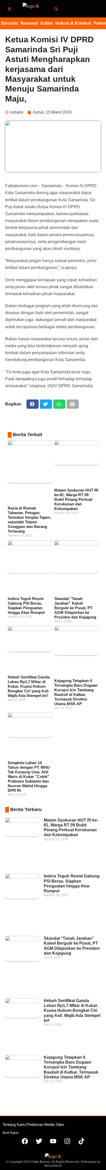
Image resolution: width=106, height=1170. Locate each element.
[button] (56, 9)
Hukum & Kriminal (73, 23)
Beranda (9, 23)
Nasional (29, 23)
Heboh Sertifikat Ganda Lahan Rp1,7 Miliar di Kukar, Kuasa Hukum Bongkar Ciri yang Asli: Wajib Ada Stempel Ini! (29, 686)
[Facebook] (24, 1141)
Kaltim (46, 23)
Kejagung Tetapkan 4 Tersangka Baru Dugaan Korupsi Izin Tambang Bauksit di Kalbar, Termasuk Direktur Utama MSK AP (76, 692)
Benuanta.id (53, 1165)
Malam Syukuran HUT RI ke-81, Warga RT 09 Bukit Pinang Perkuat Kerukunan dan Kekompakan (76, 499)
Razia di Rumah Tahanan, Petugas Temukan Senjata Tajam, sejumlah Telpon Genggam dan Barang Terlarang (29, 519)
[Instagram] (67, 1141)
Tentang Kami (14, 1124)
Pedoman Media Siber (45, 1124)
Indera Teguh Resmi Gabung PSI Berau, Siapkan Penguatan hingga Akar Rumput (26, 605)
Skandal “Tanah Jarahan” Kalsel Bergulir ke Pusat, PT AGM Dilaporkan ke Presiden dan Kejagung (75, 607)
